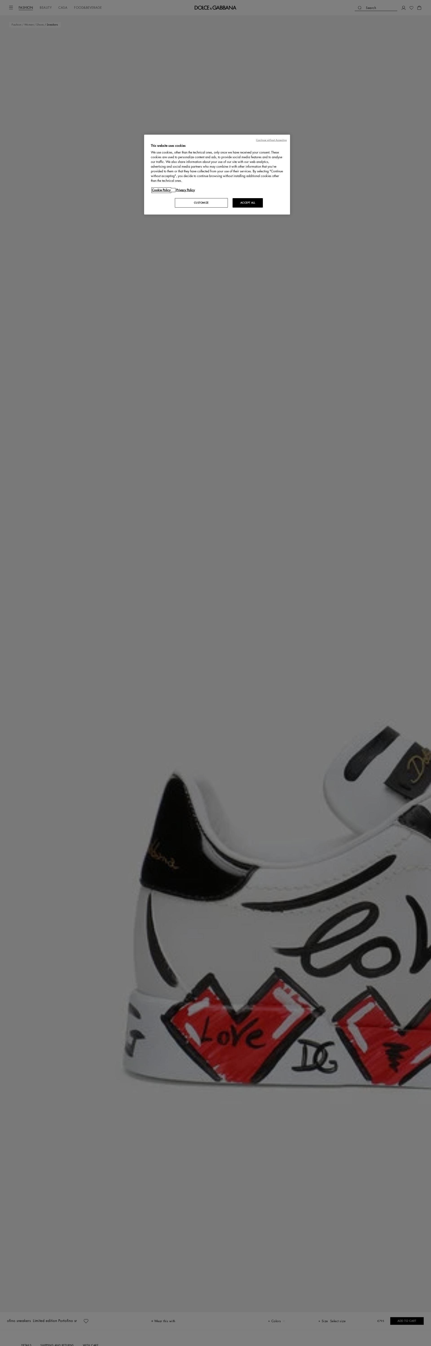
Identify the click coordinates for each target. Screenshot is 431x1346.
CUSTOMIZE (201, 203)
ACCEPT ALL (247, 203)
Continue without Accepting (271, 140)
